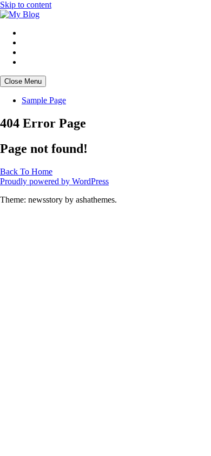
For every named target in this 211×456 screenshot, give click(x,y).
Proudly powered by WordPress (54, 181)
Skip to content (25, 4)
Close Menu (23, 81)
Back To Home (26, 171)
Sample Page (44, 100)
